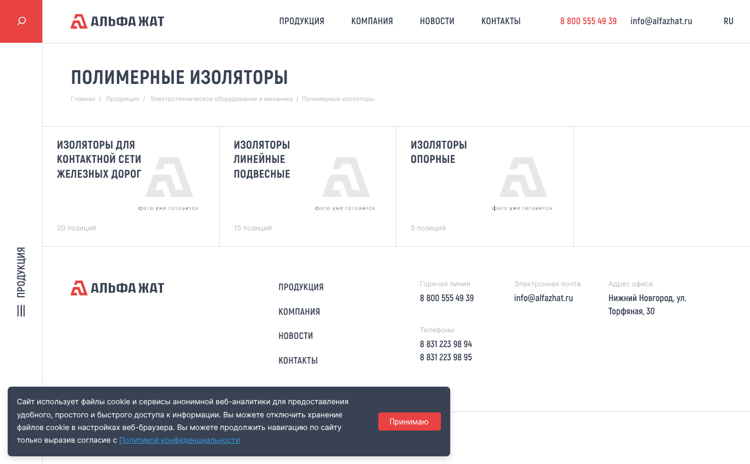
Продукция (302, 20)
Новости (437, 20)
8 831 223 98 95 (446, 357)
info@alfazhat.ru (661, 20)
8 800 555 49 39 (588, 20)
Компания (372, 20)
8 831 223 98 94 (446, 343)
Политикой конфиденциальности (179, 440)
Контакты (501, 20)
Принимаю (409, 421)
